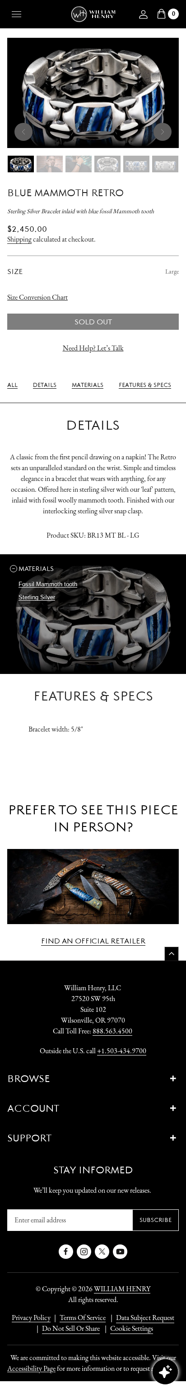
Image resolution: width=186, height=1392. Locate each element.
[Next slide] (162, 132)
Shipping (19, 239)
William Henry (122, 1288)
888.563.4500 (112, 1031)
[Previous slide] (23, 132)
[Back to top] (171, 954)
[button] (45, 568)
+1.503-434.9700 (121, 1050)
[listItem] (66, 1328)
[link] (12, 385)
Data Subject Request (145, 1317)
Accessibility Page (31, 1368)
